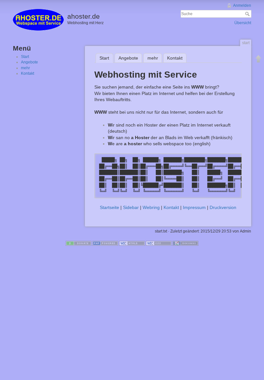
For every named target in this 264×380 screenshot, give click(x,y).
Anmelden (242, 5)
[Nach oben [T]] (258, 58)
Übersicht (242, 23)
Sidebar (131, 207)
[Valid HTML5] (132, 243)
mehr (25, 68)
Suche (248, 14)
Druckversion (223, 207)
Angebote (29, 62)
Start (25, 56)
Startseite (109, 207)
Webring (151, 207)
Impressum (194, 207)
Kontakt (27, 73)
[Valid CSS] (159, 243)
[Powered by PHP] (105, 243)
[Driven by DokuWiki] (185, 243)
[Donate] (78, 243)
